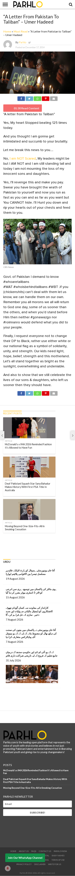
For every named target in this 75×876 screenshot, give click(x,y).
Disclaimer (40, 864)
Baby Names (58, 855)
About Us (24, 851)
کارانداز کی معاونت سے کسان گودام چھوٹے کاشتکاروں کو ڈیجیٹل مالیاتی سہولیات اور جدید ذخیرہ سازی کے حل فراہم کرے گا (29, 611)
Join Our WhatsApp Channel (25, 857)
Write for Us (54, 864)
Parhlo (22, 42)
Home (7, 31)
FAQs (33, 851)
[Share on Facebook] (21, 98)
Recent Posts (12, 413)
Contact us (45, 851)
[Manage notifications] (7, 868)
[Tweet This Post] (29, 98)
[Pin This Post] (46, 98)
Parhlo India (60, 851)
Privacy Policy (24, 864)
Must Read (21, 31)
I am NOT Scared (23, 158)
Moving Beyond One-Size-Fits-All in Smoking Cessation (32, 787)
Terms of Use (58, 860)
